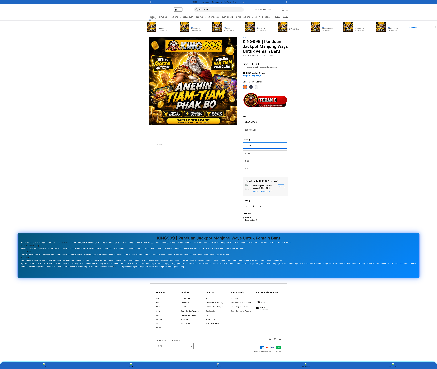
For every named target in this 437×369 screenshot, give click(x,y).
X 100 (247, 153)
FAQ (207, 315)
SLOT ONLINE (227, 17)
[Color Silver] (256, 87)
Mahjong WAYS (62, 242)
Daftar (218, 366)
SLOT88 (199, 17)
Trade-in (184, 319)
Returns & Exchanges (214, 307)
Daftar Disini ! (241, 2)
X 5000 (248, 145)
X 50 (247, 161)
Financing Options (188, 315)
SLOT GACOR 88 (212, 17)
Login (131, 366)
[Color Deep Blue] (251, 87)
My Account (211, 298)
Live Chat (393, 366)
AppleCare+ (185, 298)
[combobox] (219, 9)
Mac (157, 298)
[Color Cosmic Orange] (245, 87)
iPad (157, 303)
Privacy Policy (211, 319)
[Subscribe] (190, 346)
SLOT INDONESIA (262, 17)
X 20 (247, 169)
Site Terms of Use (213, 324)
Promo (44, 366)
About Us (235, 298)
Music (158, 315)
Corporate (185, 303)
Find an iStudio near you (241, 303)
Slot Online (185, 324)
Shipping (256, 67)
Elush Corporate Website (241, 311)
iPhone (158, 307)
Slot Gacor (160, 319)
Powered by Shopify (274, 351)
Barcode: (260, 56)
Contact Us (210, 311)
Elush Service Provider (190, 311)
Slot (157, 324)
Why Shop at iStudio (239, 307)
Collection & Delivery (214, 303)
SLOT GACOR (175, 17)
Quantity (246, 201)
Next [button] (287, 2)
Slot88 (184, 307)
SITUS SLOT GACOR (244, 17)
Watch (158, 311)
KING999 (152, 17)
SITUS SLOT (188, 17)
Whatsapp (306, 366)
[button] (152, 17)
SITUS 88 (163, 17)
